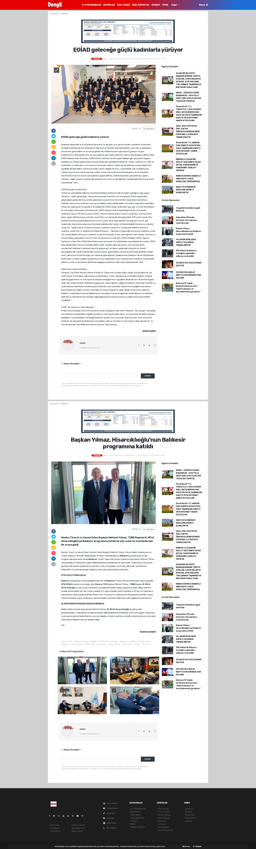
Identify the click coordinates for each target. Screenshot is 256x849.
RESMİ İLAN (109, 5)
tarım (103, 616)
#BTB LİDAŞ (90, 644)
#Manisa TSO (66, 641)
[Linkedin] (69, 816)
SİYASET (155, 5)
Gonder (148, 376)
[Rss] (74, 816)
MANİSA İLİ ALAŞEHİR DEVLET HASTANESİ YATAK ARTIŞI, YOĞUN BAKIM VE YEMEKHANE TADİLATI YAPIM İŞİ (188, 165)
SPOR (165, 5)
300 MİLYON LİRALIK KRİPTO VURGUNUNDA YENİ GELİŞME (188, 275)
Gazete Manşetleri (165, 830)
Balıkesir (124, 556)
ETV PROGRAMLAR (91, 5)
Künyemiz (111, 823)
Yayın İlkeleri (54, 828)
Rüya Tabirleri (190, 818)
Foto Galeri (112, 803)
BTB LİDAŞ (66, 575)
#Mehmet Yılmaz (81, 641)
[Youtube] (64, 816)
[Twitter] (55, 816)
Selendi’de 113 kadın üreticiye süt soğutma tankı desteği (186, 220)
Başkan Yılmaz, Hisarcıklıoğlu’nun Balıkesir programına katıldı (188, 231)
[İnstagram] (60, 816)
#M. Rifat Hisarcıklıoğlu (108, 641)
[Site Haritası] (79, 816)
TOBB (132, 584)
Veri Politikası (54, 831)
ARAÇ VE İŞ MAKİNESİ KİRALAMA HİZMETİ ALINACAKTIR (185, 190)
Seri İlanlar (162, 824)
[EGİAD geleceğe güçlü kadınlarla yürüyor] (103, 94)
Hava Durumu (163, 809)
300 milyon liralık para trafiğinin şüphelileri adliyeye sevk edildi (186, 253)
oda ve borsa (99, 562)
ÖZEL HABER (123, 5)
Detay (187, 846)
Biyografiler (190, 815)
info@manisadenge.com (90, 348)
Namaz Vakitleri (164, 815)
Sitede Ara (189, 809)
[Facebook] (50, 816)
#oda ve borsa (114, 644)
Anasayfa (54, 14)
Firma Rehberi (163, 827)
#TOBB (94, 641)
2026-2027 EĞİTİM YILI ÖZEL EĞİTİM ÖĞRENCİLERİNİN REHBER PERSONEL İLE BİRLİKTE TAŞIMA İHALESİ (188, 131)
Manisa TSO (101, 584)
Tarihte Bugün (163, 818)
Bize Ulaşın (111, 828)
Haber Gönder (77, 831)
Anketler (188, 812)
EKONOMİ (64, 14)
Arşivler (110, 818)
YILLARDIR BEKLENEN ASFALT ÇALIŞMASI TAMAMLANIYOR (186, 242)
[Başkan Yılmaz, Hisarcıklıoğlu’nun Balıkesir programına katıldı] (103, 493)
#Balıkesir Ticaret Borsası (72, 644)
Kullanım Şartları (78, 825)
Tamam (198, 846)
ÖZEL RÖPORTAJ (140, 5)
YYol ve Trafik (163, 812)
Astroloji (188, 821)
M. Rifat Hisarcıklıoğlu (118, 609)
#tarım (137, 644)
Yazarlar (110, 813)
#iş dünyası (101, 644)
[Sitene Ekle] (83, 816)
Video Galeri (112, 808)
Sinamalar (162, 821)
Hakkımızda (54, 825)
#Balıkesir (124, 641)
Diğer (174, 5)
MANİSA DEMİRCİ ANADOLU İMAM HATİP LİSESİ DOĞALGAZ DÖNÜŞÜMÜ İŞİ (188, 179)
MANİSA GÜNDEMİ (137, 827)
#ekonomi (146, 644)
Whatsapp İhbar (78, 828)
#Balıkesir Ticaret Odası (139, 641)
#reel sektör (127, 644)
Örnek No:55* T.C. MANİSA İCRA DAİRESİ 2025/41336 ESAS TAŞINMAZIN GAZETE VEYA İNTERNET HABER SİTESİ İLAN (188, 148)
